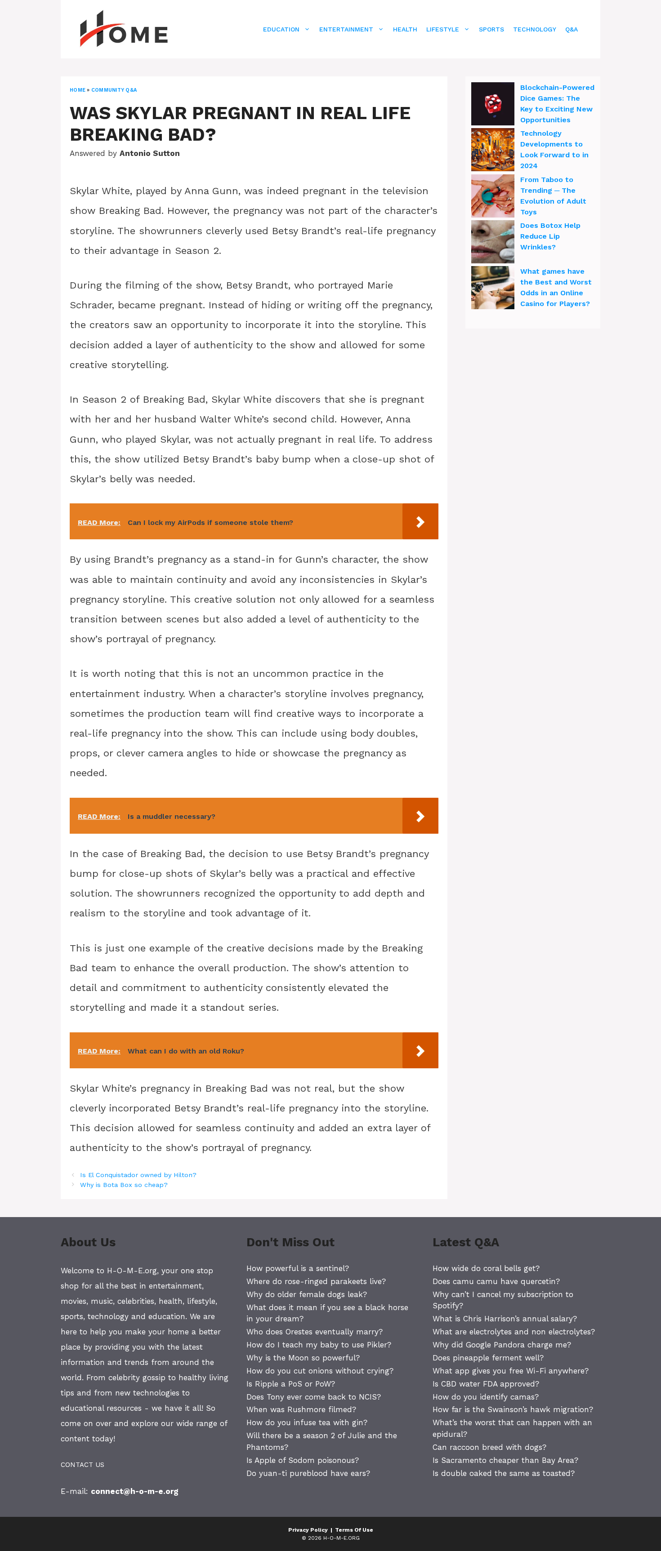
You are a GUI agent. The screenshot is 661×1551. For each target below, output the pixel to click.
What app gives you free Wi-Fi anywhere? (511, 1370)
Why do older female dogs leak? (306, 1294)
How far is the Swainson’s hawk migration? (513, 1409)
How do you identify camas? (486, 1396)
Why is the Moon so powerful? (303, 1357)
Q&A (571, 29)
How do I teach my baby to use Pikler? (318, 1344)
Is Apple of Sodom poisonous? (302, 1460)
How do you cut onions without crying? (319, 1370)
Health (405, 29)
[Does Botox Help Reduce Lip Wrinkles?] (492, 243)
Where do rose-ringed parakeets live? (316, 1281)
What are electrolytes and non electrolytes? (514, 1331)
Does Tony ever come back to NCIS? (313, 1396)
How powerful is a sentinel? (297, 1268)
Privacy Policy (308, 1530)
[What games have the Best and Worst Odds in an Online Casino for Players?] (492, 289)
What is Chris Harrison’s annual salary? (505, 1318)
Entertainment (346, 29)
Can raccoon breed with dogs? (489, 1447)
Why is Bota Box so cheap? (124, 1185)
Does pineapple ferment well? (488, 1357)
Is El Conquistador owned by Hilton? (138, 1175)
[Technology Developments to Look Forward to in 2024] (492, 151)
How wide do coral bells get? (486, 1268)
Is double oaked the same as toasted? (504, 1473)
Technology (534, 29)
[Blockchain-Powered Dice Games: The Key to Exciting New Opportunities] (492, 105)
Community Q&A (114, 90)
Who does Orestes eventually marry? (314, 1331)
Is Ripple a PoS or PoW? (290, 1383)
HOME (77, 90)
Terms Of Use (354, 1530)
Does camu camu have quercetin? (496, 1281)
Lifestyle (442, 29)
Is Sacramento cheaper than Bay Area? (505, 1460)
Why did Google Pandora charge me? (502, 1344)
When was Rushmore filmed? (301, 1409)
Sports (491, 29)
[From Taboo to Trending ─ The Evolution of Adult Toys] (492, 197)
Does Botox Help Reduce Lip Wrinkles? (550, 236)
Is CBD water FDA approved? (486, 1383)
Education (281, 29)
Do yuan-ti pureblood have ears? (308, 1473)
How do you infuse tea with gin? (306, 1422)
